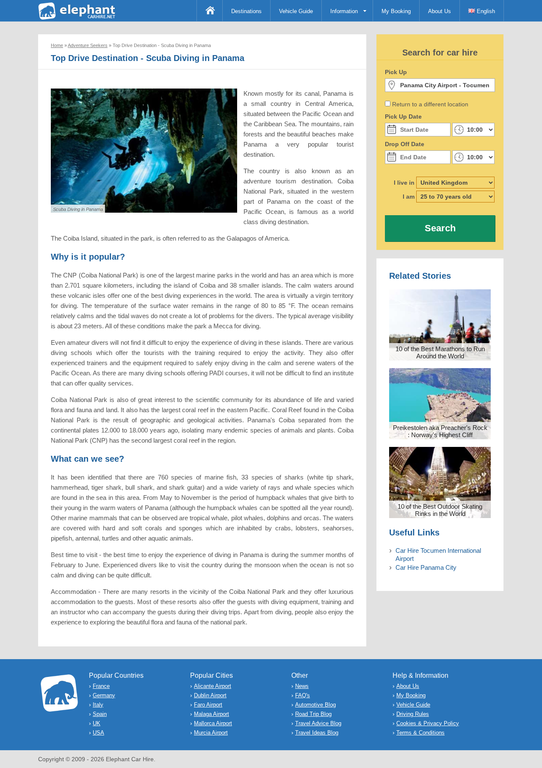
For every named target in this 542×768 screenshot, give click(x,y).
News (302, 686)
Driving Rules (412, 714)
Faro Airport (208, 704)
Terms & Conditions (420, 732)
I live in (404, 182)
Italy (98, 704)
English (485, 11)
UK (96, 723)
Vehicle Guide (296, 11)
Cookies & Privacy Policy (427, 723)
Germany (104, 695)
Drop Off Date (404, 144)
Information (344, 11)
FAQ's (302, 695)
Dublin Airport (210, 695)
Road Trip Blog (313, 714)
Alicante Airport (212, 686)
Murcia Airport (211, 732)
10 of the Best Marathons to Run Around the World (440, 352)
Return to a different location (430, 104)
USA (98, 732)
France (101, 686)
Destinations (246, 11)
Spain (100, 714)
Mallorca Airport (213, 723)
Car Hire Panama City (425, 567)
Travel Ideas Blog (316, 732)
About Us (439, 11)
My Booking (396, 11)
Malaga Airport (211, 714)
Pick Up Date (403, 116)
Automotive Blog (315, 704)
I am (409, 196)
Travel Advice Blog (318, 723)
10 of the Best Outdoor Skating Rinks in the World (440, 510)
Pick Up (396, 72)
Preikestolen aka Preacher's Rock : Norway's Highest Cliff (440, 431)
